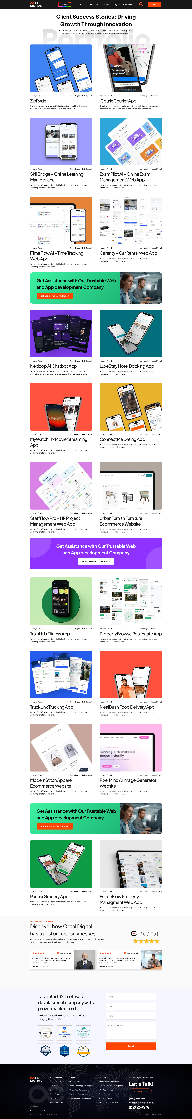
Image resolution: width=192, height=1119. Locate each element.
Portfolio (105, 4)
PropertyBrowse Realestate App (131, 633)
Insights (116, 4)
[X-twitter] (134, 1107)
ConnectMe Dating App (122, 439)
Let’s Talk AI (64, 4)
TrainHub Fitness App (50, 633)
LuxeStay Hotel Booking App (127, 366)
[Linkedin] (147, 1107)
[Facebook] (130, 1107)
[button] (55, 296)
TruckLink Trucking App (51, 707)
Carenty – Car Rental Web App (128, 253)
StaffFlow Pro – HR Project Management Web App (55, 521)
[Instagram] (143, 1107)
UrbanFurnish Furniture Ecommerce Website (121, 521)
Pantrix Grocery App (49, 896)
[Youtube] (139, 1107)
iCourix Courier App (118, 100)
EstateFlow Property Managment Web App (121, 899)
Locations (34, 1106)
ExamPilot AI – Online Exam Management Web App (125, 176)
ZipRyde (38, 100)
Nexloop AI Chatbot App (53, 366)
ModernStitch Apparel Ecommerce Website (51, 783)
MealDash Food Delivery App (127, 707)
